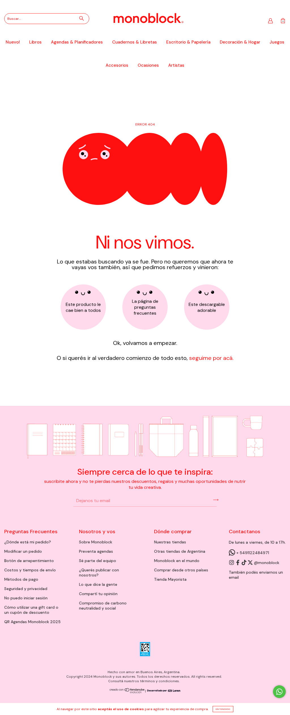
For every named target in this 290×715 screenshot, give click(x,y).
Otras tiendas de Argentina (179, 551)
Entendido (223, 709)
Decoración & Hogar (240, 42)
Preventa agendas (96, 551)
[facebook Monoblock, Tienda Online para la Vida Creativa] (238, 563)
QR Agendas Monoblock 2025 (32, 621)
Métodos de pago (21, 579)
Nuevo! (13, 42)
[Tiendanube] (127, 692)
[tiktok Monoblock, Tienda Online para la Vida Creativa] (244, 563)
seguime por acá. (211, 358)
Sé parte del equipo (97, 560)
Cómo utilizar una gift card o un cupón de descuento (31, 610)
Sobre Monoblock (95, 542)
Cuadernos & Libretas (134, 42)
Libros (35, 42)
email (234, 577)
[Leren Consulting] (163, 691)
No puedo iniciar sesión (26, 597)
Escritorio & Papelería (188, 42)
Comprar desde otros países (181, 570)
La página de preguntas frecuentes (145, 307)
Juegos (277, 42)
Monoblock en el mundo (176, 560)
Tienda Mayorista (170, 579)
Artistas (176, 65)
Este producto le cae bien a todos (83, 307)
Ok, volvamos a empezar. (145, 343)
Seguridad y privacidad (25, 588)
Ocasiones (148, 65)
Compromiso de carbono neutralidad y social (103, 605)
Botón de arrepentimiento (29, 560)
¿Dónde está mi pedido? (27, 542)
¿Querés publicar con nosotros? (99, 572)
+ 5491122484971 (252, 552)
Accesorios (117, 65)
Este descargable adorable (207, 307)
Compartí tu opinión (98, 593)
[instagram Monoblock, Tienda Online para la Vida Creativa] (232, 563)
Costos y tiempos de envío (30, 570)
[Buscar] (81, 18)
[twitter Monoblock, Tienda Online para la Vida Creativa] (251, 563)
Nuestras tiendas (170, 542)
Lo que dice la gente (98, 584)
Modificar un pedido (23, 551)
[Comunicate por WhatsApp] (279, 691)
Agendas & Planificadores (77, 42)
